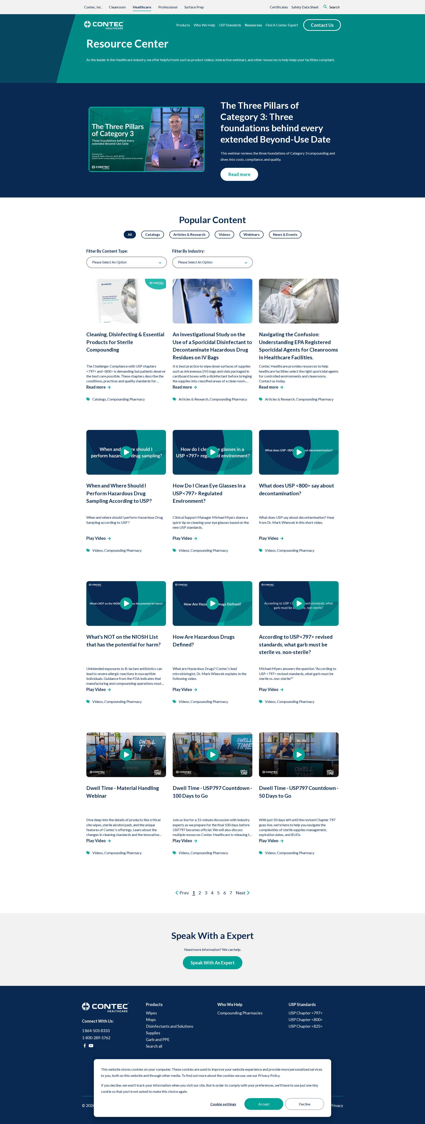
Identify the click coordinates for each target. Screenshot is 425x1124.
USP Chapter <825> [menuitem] (306, 1026)
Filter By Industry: (188, 251)
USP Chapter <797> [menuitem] (306, 1013)
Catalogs (152, 234)
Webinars (251, 234)
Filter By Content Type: (107, 251)
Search (334, 7)
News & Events (285, 234)
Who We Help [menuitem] (229, 1004)
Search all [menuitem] (154, 1046)
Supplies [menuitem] (153, 1033)
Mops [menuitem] (151, 1019)
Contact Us (322, 25)
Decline (304, 1104)
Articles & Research (189, 234)
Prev (184, 892)
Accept (263, 1104)
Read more (239, 174)
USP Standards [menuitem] (302, 1004)
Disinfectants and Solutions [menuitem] (169, 1026)
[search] (319, 6)
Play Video (96, 538)
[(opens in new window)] (84, 1045)
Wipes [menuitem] (151, 1013)
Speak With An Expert (213, 962)
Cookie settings (223, 1104)
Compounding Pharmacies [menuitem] (240, 1013)
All (130, 234)
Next (241, 892)
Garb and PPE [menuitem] (158, 1039)
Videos (224, 234)
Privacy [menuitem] (336, 1105)
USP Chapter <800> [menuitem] (306, 1019)
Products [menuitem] (154, 1004)
